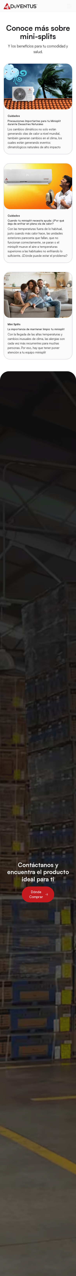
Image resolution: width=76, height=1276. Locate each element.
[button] (68, 6)
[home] (28, 6)
